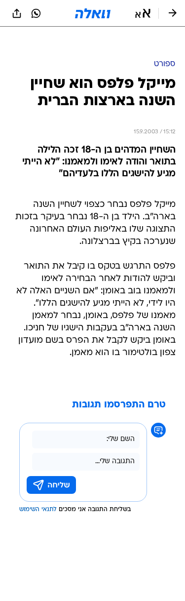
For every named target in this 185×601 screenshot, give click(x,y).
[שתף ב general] (16, 13)
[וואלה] (93, 13)
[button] (142, 13)
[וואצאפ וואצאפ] (36, 13)
